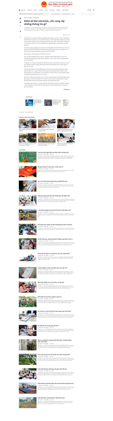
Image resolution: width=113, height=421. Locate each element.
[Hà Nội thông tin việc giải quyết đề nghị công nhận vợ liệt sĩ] (27, 243)
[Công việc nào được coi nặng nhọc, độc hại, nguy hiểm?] (27, 258)
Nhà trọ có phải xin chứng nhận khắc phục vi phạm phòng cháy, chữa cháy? (54, 340)
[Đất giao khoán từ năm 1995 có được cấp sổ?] (27, 171)
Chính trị (29, 10)
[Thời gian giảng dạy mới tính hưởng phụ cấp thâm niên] (27, 200)
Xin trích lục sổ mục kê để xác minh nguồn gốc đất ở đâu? (54, 311)
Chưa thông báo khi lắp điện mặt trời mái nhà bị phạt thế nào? (56, 383)
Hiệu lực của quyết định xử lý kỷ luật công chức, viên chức (65, 144)
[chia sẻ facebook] (20, 18)
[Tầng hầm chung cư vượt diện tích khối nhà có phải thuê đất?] (47, 138)
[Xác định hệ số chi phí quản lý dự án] (27, 330)
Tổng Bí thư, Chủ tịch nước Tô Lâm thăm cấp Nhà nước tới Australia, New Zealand (33, 13)
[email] (73, 14)
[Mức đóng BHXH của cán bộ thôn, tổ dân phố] (27, 287)
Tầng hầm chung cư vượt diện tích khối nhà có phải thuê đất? (46, 144)
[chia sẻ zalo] (20, 22)
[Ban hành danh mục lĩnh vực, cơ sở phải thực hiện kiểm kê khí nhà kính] (48, 101)
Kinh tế (35, 10)
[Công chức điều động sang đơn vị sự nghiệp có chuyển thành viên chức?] (66, 123)
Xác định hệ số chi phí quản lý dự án (48, 325)
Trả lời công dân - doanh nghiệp (31, 17)
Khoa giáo (52, 10)
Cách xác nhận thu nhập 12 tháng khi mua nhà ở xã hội (46, 130)
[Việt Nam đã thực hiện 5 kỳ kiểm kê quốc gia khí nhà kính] (29, 101)
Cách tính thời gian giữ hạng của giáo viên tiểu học (52, 369)
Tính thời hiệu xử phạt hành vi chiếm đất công (51, 398)
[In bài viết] (20, 31)
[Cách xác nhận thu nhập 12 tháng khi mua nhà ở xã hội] (47, 123)
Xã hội (46, 10)
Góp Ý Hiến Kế (65, 10)
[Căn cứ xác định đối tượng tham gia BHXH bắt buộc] (27, 186)
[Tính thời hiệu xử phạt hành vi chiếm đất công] (27, 402)
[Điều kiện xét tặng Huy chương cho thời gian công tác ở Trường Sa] (27, 138)
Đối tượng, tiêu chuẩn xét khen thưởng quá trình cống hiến (55, 224)
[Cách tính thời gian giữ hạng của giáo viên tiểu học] (27, 373)
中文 (67, 6)
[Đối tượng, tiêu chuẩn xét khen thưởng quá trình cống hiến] (27, 229)
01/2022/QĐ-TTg (39, 69)
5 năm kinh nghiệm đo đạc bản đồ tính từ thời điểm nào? (54, 210)
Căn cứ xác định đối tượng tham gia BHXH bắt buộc (52, 181)
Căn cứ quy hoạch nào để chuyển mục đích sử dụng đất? (54, 354)
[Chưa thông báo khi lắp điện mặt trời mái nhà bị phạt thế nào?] (27, 388)
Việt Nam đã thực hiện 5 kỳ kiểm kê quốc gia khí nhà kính (37, 102)
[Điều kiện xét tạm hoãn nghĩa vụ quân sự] (27, 301)
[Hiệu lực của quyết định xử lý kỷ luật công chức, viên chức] (66, 138)
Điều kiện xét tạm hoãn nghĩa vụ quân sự (50, 297)
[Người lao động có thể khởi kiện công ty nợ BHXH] (27, 123)
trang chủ (23, 10)
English (63, 6)
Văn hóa (41, 10)
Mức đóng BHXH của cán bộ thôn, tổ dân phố (51, 282)
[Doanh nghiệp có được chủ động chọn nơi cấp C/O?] (27, 272)
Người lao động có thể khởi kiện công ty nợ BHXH (27, 130)
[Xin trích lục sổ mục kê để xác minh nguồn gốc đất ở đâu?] (27, 316)
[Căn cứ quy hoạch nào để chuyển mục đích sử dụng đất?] (27, 359)
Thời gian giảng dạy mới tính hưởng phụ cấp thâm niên (54, 196)
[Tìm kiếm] (93, 10)
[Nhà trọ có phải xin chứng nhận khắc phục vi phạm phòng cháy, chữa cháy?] (27, 344)
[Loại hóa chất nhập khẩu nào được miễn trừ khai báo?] (27, 157)
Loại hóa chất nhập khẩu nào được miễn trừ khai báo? (53, 152)
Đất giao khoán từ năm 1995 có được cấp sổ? (50, 167)
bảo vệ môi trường (29, 112)
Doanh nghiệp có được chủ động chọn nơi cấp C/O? (52, 268)
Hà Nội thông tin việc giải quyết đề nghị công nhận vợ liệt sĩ (55, 239)
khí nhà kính (21, 112)
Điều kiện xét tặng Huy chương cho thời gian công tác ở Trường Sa (27, 144)
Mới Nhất (89, 10)
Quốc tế (58, 10)
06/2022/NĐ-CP (54, 56)
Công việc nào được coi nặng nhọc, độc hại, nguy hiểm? (54, 253)
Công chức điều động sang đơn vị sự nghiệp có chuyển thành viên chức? (65, 130)
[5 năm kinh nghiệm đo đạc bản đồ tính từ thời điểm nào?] (27, 214)
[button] (46, 14)
